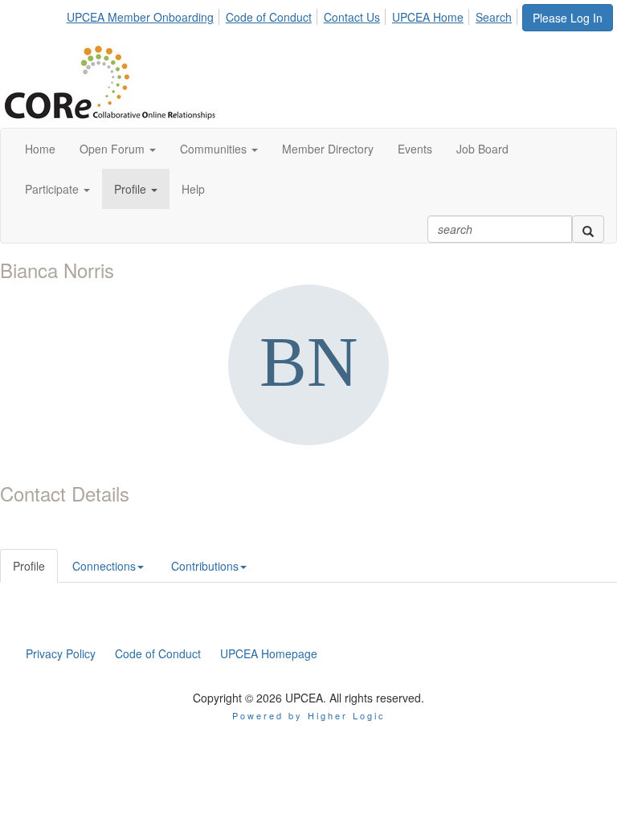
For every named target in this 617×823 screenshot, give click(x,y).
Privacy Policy (61, 653)
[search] (588, 229)
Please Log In (568, 18)
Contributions (205, 566)
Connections (104, 566)
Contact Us (352, 17)
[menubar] (293, 14)
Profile (29, 566)
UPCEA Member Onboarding (140, 17)
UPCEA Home (428, 17)
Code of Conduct (269, 17)
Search (494, 17)
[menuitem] (144, 14)
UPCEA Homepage (268, 653)
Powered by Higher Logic (309, 715)
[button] (117, 149)
